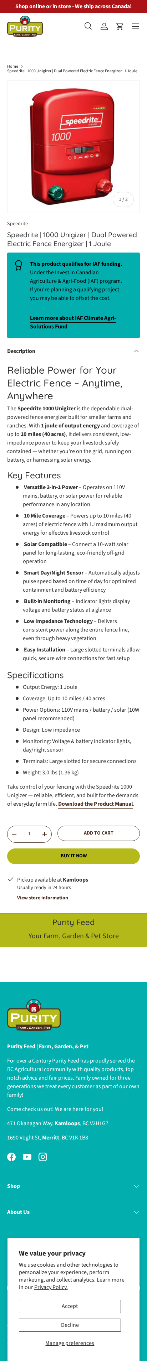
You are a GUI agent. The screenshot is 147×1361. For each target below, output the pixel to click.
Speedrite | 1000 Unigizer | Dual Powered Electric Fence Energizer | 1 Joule (72, 71)
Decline (70, 1325)
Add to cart (98, 833)
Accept (70, 1306)
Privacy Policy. (51, 1287)
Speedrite (17, 223)
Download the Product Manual (95, 804)
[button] (120, 26)
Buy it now (74, 855)
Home (12, 66)
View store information (42, 898)
